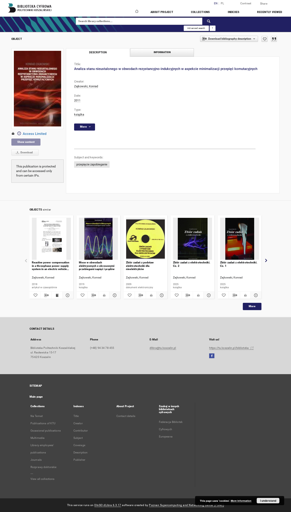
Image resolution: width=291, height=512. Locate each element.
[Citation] (274, 39)
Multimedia (37, 438)
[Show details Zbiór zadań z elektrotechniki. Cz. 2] (208, 295)
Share (263, 3)
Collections (200, 12)
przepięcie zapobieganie (91, 164)
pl (222, 3)
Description (80, 452)
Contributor (80, 430)
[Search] (209, 21)
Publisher (79, 459)
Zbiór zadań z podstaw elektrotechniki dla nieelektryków (140, 266)
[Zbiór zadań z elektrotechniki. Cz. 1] (239, 239)
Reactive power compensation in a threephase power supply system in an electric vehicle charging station (50, 266)
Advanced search (196, 28)
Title (76, 416)
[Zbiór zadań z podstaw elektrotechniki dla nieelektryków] (145, 239)
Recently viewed (269, 12)
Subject (78, 438)
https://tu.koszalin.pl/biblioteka (229, 348)
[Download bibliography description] (45, 295)
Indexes (234, 12)
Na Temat (36, 416)
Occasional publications (45, 430)
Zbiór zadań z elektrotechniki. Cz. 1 (238, 264)
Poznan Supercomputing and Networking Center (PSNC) (186, 505)
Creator (78, 423)
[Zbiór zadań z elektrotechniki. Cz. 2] (192, 239)
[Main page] (136, 12)
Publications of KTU (42, 423)
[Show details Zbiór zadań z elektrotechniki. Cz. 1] (255, 295)
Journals (36, 459)
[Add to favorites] (264, 39)
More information (241, 500)
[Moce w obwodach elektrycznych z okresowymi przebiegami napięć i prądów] (98, 239)
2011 (77, 100)
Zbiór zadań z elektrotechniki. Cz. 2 (191, 264)
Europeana (166, 436)
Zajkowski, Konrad (86, 86)
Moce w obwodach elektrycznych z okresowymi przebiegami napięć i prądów (97, 266)
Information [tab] (162, 52)
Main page (36, 396)
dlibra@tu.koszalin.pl (163, 348)
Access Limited (34, 134)
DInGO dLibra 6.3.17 (107, 505)
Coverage (79, 445)
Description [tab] (98, 52)
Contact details (125, 416)
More (252, 306)
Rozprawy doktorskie (43, 467)
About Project (162, 12)
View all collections (42, 479)
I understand (268, 501)
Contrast (245, 3)
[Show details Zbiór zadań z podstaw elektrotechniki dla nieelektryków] (161, 295)
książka (79, 114)
